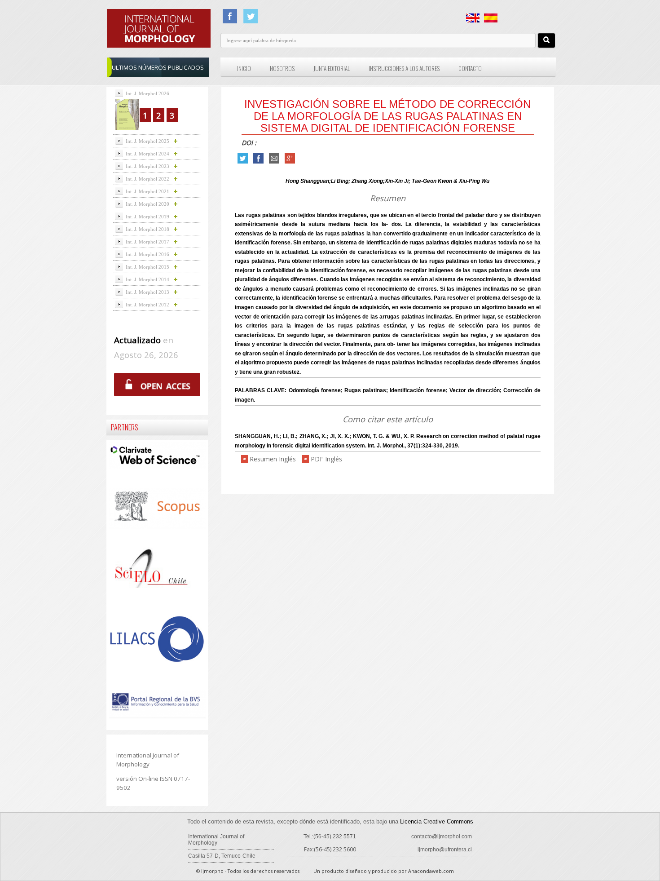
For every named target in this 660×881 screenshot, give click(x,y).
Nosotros (282, 68)
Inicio (244, 68)
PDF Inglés (326, 459)
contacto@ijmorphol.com (441, 836)
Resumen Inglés (273, 459)
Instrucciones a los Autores (404, 68)
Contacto (470, 68)
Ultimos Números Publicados (158, 67)
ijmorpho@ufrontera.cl (445, 849)
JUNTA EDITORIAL (331, 68)
